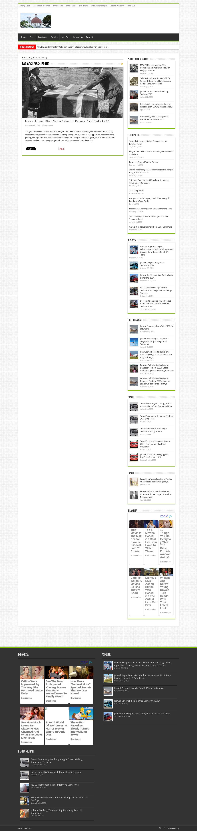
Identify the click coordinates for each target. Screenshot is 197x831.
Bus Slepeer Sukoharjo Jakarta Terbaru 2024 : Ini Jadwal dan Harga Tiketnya (156, 290)
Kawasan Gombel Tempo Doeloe (143, 162)
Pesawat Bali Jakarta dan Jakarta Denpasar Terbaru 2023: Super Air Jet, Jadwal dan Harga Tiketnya (155, 381)
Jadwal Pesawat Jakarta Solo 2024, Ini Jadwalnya (139, 688)
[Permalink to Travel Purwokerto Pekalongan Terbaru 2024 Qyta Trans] (134, 432)
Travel (53, 37)
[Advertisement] (121, 18)
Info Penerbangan (99, 6)
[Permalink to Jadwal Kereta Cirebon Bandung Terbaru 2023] (134, 94)
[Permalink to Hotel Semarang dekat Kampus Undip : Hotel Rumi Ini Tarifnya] (24, 800)
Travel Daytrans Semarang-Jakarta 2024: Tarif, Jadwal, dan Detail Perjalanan (155, 444)
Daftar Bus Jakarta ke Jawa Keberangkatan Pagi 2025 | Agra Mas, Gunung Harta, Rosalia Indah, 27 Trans (143, 664)
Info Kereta (58, 6)
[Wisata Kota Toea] (35, 25)
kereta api (42, 37)
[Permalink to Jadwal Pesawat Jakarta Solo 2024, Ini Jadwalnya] (134, 329)
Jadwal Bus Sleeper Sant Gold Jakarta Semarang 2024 (142, 713)
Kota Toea (65, 37)
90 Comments (47, 126)
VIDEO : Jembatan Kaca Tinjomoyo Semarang (55, 784)
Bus (31, 37)
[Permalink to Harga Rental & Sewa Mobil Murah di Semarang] (24, 775)
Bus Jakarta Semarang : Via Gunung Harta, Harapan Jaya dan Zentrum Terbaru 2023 (155, 304)
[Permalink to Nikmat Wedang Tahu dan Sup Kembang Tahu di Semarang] (24, 813)
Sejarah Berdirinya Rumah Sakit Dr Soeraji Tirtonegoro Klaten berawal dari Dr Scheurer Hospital (155, 81)
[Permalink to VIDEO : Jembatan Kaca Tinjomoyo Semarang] (24, 788)
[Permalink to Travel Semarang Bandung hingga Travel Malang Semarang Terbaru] (24, 762)
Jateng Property (117, 6)
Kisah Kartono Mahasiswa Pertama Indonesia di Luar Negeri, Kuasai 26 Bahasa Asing (155, 494)
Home (23, 37)
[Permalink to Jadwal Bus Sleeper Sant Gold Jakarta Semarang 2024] (134, 278)
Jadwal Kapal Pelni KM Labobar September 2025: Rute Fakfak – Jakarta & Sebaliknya (142, 676)
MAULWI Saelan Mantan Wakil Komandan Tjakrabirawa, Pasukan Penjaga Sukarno (73, 47)
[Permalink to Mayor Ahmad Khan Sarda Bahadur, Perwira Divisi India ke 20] (72, 92)
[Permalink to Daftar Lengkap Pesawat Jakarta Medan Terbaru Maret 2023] (134, 120)
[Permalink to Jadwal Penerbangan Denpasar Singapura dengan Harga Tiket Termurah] (134, 342)
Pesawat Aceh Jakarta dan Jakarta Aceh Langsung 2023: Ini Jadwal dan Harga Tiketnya (156, 355)
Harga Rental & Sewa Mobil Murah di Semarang (56, 772)
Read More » (87, 141)
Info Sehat (70, 6)
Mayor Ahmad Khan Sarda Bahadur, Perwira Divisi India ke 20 (67, 121)
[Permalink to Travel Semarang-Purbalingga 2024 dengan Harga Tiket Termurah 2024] (134, 406)
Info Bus (131, 6)
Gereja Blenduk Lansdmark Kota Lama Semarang (150, 227)
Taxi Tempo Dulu (136, 190)
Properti (89, 37)
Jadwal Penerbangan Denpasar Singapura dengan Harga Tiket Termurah (154, 341)
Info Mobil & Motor (41, 6)
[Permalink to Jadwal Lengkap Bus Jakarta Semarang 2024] (134, 265)
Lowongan (78, 37)
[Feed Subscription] (122, 63)
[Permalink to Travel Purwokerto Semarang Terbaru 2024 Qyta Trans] (134, 419)
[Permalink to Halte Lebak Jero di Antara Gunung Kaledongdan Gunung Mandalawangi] (134, 107)
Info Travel (83, 6)
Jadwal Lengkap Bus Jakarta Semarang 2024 (137, 700)
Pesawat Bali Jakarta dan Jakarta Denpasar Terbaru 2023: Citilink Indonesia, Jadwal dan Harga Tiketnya (157, 368)
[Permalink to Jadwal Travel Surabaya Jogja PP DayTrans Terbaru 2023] (134, 457)
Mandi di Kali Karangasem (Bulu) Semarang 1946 (150, 209)
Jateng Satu (25, 6)
